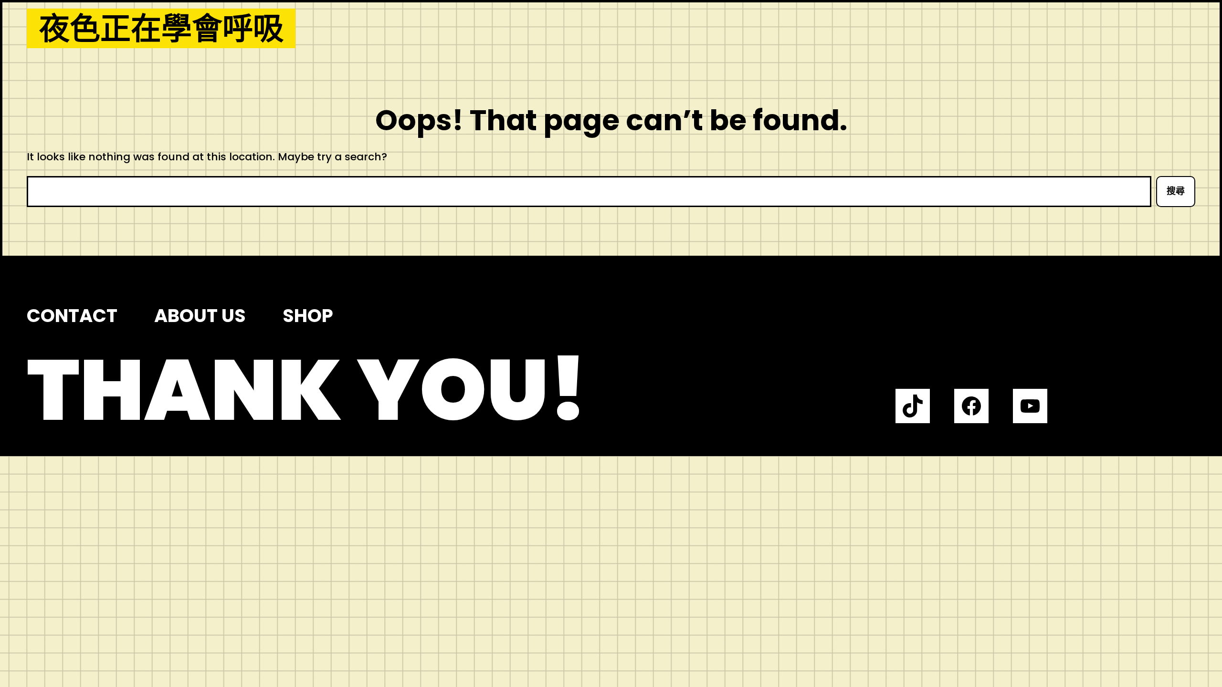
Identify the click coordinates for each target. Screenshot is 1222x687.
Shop (308, 315)
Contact (72, 315)
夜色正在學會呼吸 (161, 28)
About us (200, 315)
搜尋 (1176, 191)
